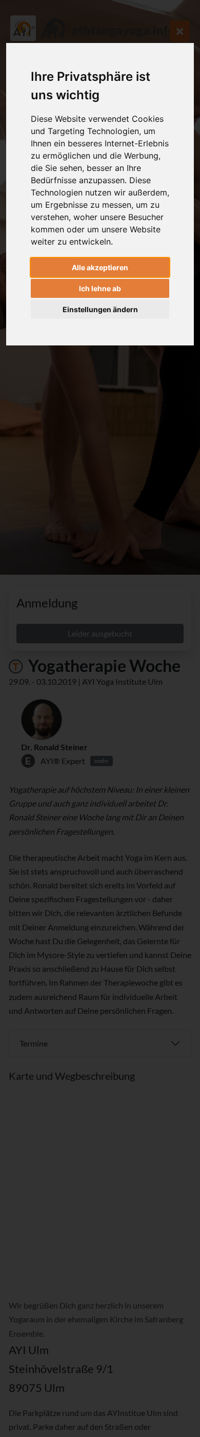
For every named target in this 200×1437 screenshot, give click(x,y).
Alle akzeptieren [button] (100, 267)
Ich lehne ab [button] (100, 288)
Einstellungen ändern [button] (100, 309)
